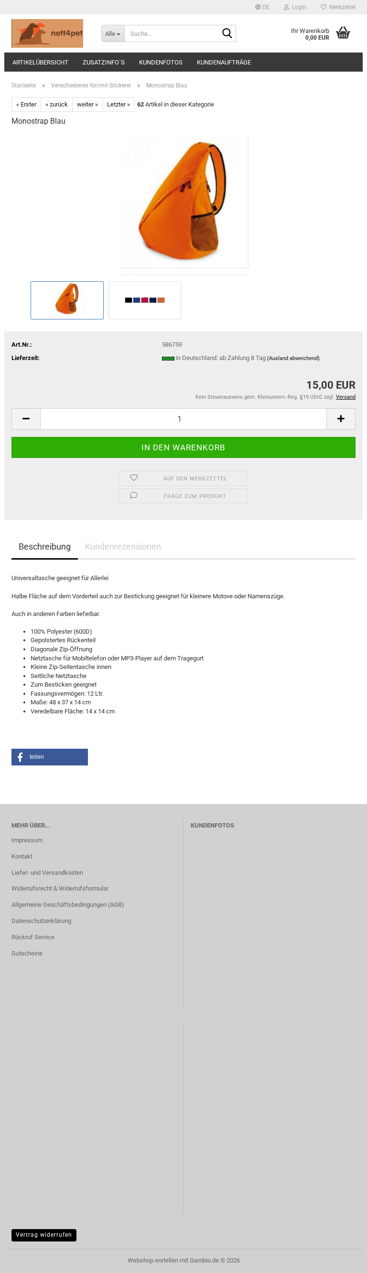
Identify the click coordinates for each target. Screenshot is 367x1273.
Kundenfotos (161, 62)
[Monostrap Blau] (183, 206)
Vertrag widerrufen (44, 1234)
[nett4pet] (49, 33)
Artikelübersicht (40, 62)
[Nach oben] (340, 1258)
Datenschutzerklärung (41, 920)
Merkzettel (341, 7)
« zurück (56, 104)
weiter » (87, 104)
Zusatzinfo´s (104, 62)
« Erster (26, 104)
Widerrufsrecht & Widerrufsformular (59, 888)
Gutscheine (27, 953)
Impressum (27, 840)
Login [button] (297, 7)
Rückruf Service (32, 937)
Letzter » (118, 104)
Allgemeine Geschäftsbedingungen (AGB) (67, 904)
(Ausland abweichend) (293, 358)
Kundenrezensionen (123, 546)
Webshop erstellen (153, 1260)
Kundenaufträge (224, 62)
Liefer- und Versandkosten (47, 872)
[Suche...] (227, 33)
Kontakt (21, 856)
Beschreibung (45, 546)
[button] (262, 7)
